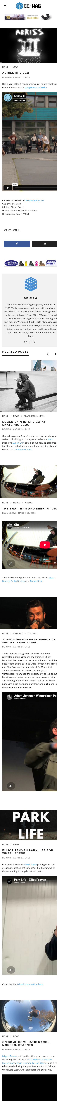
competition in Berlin (36, 87)
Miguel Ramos (9, 1056)
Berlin (17, 230)
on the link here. (23, 449)
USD (50, 439)
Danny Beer (36, 581)
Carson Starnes (40, 1062)
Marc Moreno (34, 1059)
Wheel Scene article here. (30, 984)
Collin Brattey (18, 581)
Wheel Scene (30, 864)
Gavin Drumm (23, 1062)
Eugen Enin (18, 442)
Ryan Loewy (9, 513)
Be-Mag (6, 77)
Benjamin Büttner (34, 200)
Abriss (8, 230)
